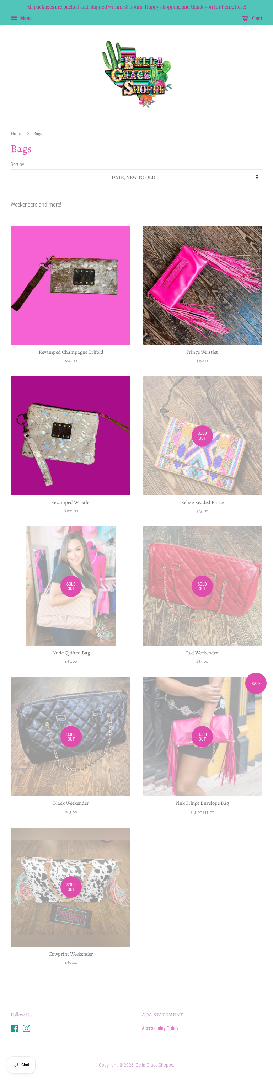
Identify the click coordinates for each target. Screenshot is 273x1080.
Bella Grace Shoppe (154, 1065)
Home (16, 133)
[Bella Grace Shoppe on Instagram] (26, 1030)
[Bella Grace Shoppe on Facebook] (15, 1030)
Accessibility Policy (160, 1028)
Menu (25, 18)
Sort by (17, 164)
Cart (256, 18)
